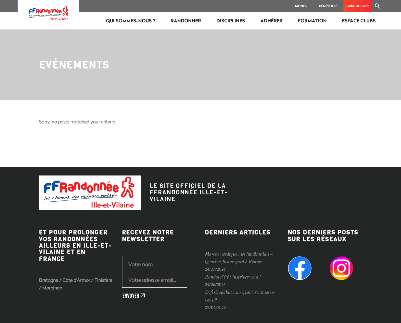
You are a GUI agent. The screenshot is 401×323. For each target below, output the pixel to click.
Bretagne (48, 280)
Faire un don (357, 6)
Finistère (103, 280)
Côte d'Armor (76, 280)
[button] (377, 6)
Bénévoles (328, 6)
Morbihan (52, 287)
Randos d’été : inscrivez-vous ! (232, 277)
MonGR (301, 6)
